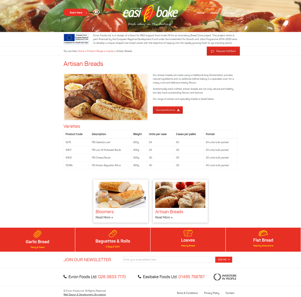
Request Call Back (226, 51)
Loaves (110, 51)
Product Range (95, 51)
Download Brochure (165, 110)
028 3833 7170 (112, 276)
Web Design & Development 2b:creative (84, 294)
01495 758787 (191, 276)
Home (81, 51)
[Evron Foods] (150, 15)
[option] (37, 240)
